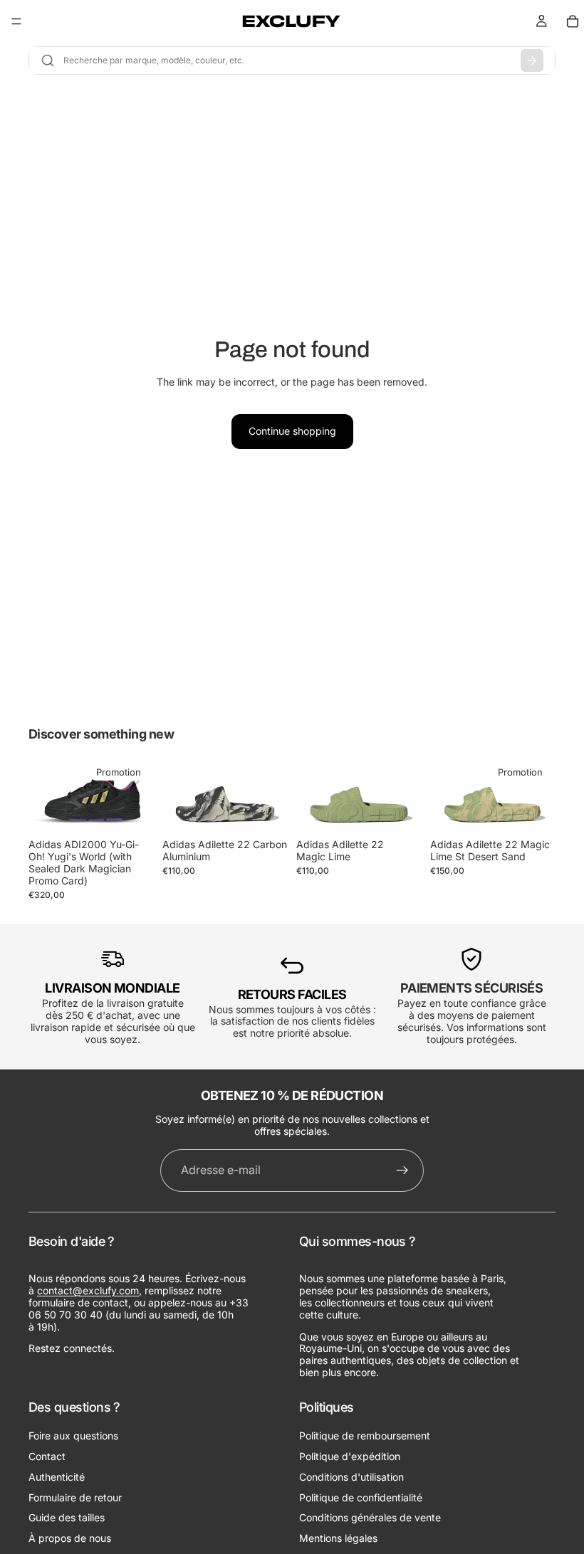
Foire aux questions (73, 1435)
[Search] (532, 60)
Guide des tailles (66, 1517)
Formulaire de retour (75, 1497)
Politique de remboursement (364, 1435)
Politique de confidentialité (360, 1497)
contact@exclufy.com (88, 1290)
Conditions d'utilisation (351, 1476)
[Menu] (16, 21)
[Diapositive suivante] (138, 796)
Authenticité (56, 1476)
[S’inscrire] (402, 1170)
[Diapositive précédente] (44, 796)
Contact (47, 1455)
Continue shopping (292, 431)
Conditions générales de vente (370, 1517)
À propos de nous (69, 1538)
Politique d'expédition (349, 1455)
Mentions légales (338, 1538)
